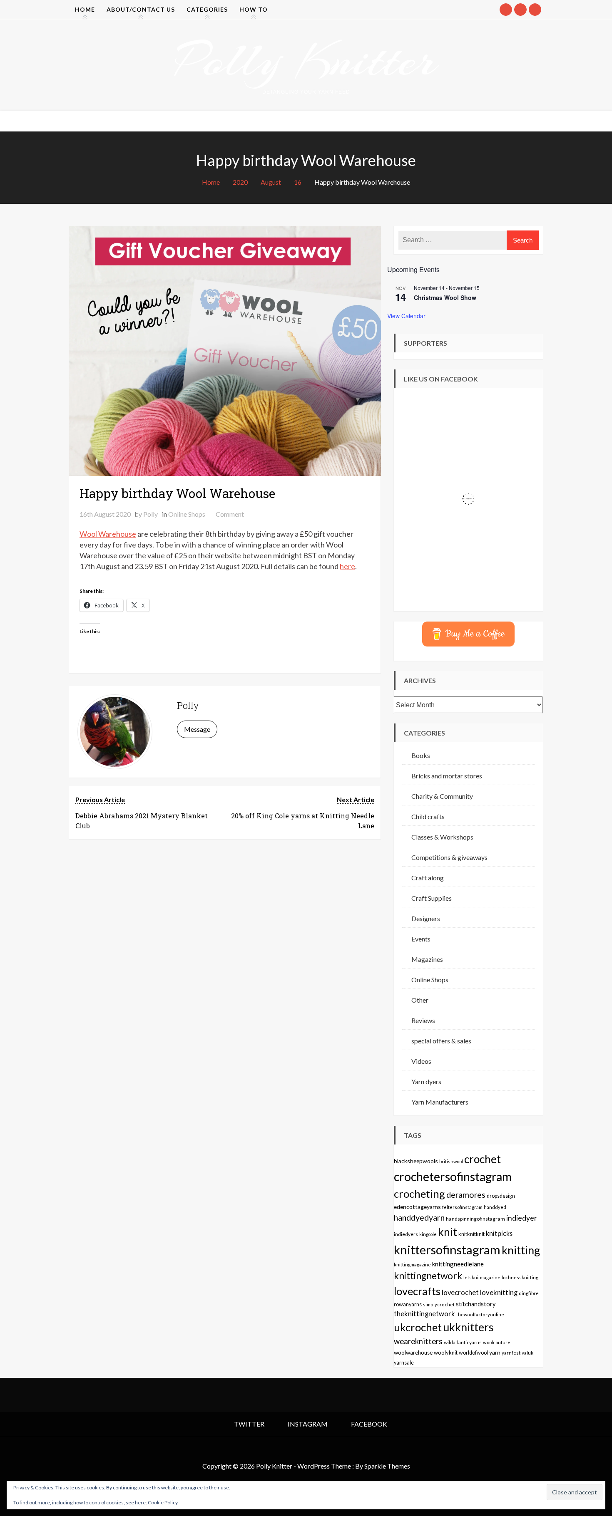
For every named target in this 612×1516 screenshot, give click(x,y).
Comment (230, 514)
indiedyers (406, 1234)
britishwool (451, 1161)
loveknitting (498, 1292)
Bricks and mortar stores (446, 776)
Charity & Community (442, 796)
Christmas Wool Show (445, 297)
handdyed (495, 1207)
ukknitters (468, 1327)
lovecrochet (460, 1292)
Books (420, 755)
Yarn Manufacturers (439, 1102)
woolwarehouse (413, 1352)
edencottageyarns (417, 1206)
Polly (150, 514)
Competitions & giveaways (449, 857)
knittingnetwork (428, 1275)
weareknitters (418, 1341)
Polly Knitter (306, 60)
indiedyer (521, 1218)
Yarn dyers (426, 1081)
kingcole (428, 1234)
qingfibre (529, 1293)
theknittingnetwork (424, 1314)
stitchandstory (475, 1304)
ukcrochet (418, 1327)
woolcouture (496, 1342)
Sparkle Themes (387, 1466)
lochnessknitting (520, 1277)
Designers (425, 918)
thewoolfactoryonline (480, 1314)
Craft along (427, 878)
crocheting (419, 1193)
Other (419, 1000)
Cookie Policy (163, 1502)
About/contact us (141, 9)
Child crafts (428, 816)
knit (447, 1232)
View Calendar (406, 316)
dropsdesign (501, 1196)
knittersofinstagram (447, 1249)
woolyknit (446, 1352)
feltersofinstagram (462, 1207)
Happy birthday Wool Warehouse (177, 493)
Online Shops (186, 514)
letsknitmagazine (481, 1277)
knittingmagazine (412, 1264)
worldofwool (473, 1353)
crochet (482, 1159)
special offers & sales (441, 1041)
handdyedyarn (419, 1217)
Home (85, 9)
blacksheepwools (416, 1160)
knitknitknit (471, 1234)
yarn (494, 1352)
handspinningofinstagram (475, 1219)
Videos (421, 1061)
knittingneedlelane (458, 1264)
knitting (521, 1250)
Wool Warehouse (108, 533)
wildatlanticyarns (463, 1342)
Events (420, 939)
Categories (207, 9)
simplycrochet (439, 1304)
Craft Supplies (431, 898)
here (347, 566)
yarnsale (404, 1363)
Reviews (423, 1020)
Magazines (427, 959)
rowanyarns (408, 1304)
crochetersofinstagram (453, 1176)
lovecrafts (417, 1291)
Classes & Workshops (442, 837)
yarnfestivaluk (517, 1352)
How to (253, 9)
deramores (465, 1194)
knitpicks (499, 1233)
